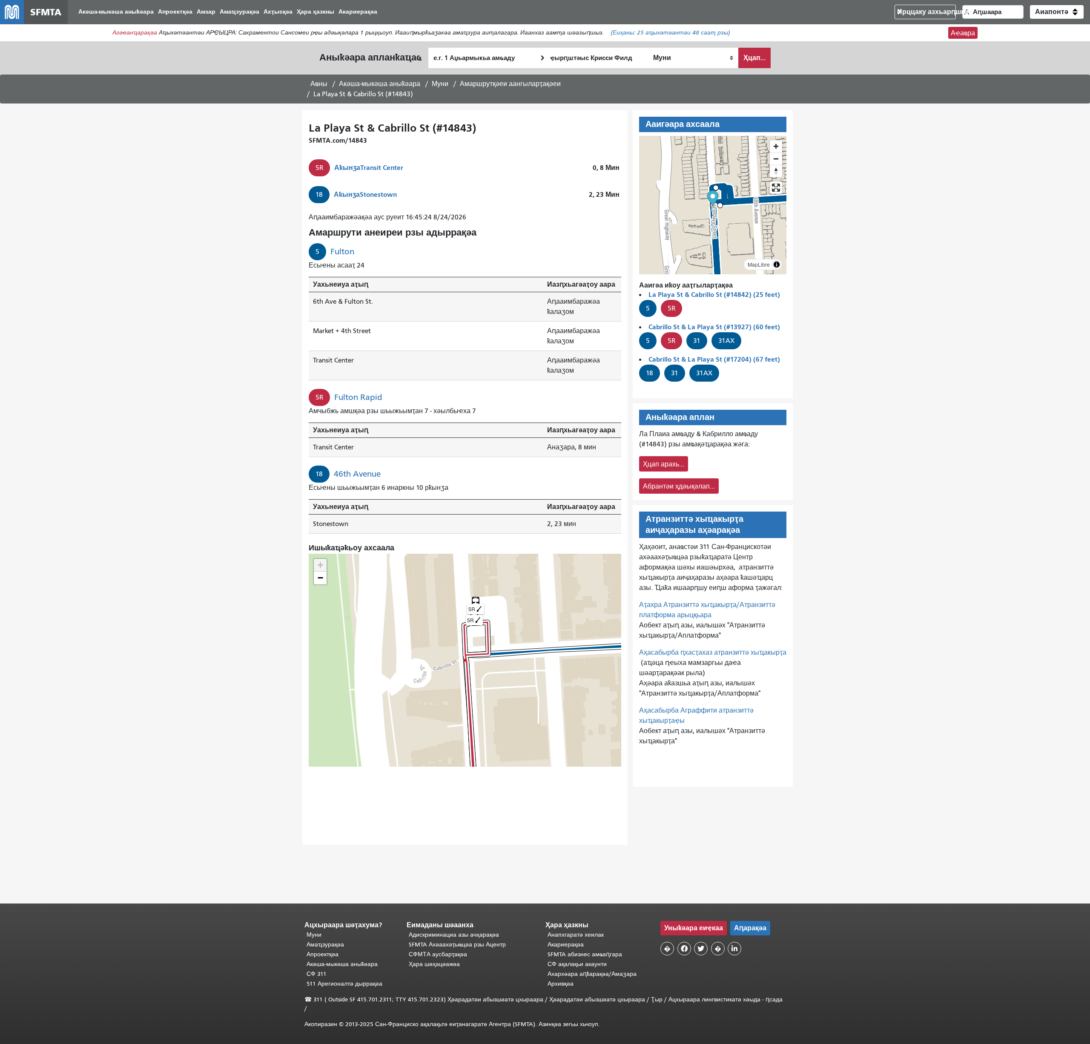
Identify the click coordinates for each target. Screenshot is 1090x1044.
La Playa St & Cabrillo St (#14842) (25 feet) (714, 294)
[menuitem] (116, 12)
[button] (1057, 12)
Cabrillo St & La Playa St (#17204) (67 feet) (714, 359)
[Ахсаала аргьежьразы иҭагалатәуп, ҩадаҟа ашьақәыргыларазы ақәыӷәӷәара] (776, 171)
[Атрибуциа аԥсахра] (777, 264)
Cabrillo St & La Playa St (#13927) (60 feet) (714, 327)
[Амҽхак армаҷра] (776, 158)
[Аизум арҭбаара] (776, 146)
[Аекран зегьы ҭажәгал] (776, 187)
